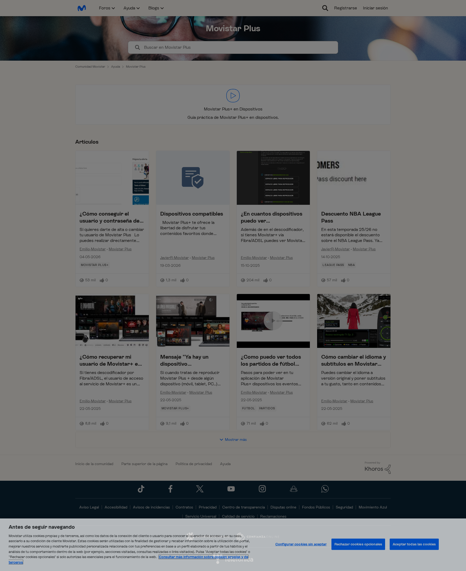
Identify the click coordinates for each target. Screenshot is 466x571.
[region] (233, 544)
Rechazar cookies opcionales (358, 544)
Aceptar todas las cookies (414, 544)
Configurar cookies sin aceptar (301, 544)
